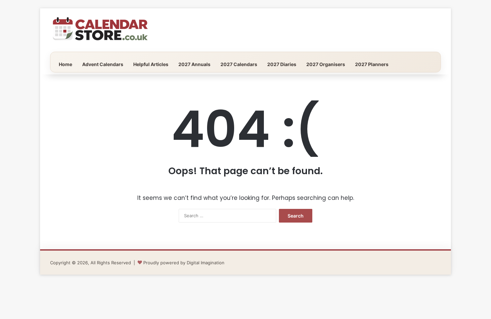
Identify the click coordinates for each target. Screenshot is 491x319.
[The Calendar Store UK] (100, 30)
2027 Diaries (281, 64)
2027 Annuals (194, 64)
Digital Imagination (205, 262)
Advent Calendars (102, 64)
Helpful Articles (150, 64)
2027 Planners (371, 64)
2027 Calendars (238, 64)
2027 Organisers (325, 64)
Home (65, 64)
